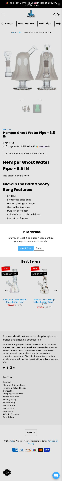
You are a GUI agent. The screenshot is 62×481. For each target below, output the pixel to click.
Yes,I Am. (26, 248)
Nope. (39, 248)
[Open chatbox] (56, 475)
